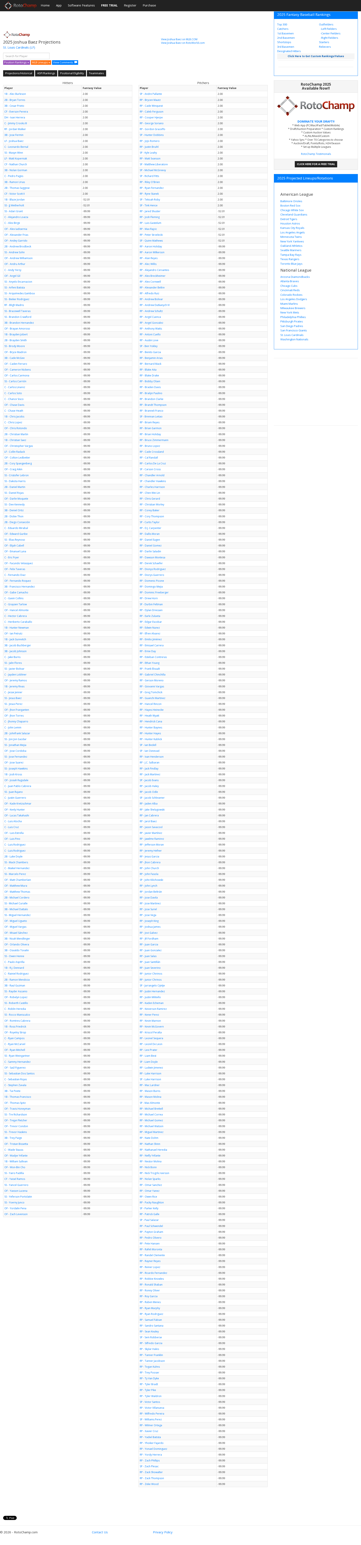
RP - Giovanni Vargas (152, 686)
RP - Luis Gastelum (150, 223)
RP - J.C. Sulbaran (149, 762)
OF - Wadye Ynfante (16, 1155)
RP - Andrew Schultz (151, 311)
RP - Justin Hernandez (152, 991)
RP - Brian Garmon (150, 428)
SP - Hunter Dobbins (152, 135)
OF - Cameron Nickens (17, 369)
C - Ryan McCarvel (14, 1044)
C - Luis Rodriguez (14, 844)
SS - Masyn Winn (13, 152)
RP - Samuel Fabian (151, 1320)
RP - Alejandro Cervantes (154, 270)
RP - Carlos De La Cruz (153, 463)
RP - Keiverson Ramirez (153, 1009)
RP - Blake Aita (148, 369)
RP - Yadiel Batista (150, 1437)
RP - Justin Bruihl (149, 147)
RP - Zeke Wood (149, 1484)
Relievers (325, 47)
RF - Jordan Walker (15, 129)
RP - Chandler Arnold (152, 475)
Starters (324, 42)
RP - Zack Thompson (152, 1478)
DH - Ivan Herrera (14, 117)
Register (130, 5)
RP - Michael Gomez (151, 1120)
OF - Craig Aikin (13, 469)
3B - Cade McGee (14, 358)
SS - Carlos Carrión (15, 381)
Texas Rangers (289, 259)
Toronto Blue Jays (291, 264)
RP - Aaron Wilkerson (152, 252)
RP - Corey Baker (149, 510)
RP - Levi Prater (148, 1050)
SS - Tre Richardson (15, 1114)
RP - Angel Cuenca (150, 317)
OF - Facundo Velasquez (18, 563)
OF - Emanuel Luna (15, 551)
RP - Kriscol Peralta (151, 1032)
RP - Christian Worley (152, 504)
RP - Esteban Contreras (153, 657)
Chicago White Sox (292, 210)
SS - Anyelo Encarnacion (18, 281)
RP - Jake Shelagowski (152, 809)
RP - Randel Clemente (152, 1255)
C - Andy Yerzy (12, 270)
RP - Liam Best (148, 1056)
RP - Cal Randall (149, 457)
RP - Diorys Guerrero (152, 575)
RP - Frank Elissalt (150, 668)
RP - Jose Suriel (148, 909)
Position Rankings (15, 62)
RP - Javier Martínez (151, 833)
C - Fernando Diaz (14, 575)
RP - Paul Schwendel (151, 1226)
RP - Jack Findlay (149, 768)
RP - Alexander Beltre (152, 287)
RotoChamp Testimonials (316, 154)
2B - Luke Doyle (13, 856)
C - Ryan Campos (14, 1038)
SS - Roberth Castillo (16, 1003)
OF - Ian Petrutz (13, 633)
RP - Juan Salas (148, 956)
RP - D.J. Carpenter (150, 528)
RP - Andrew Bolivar (151, 299)
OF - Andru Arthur (14, 264)
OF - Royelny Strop (15, 1032)
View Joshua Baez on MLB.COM (179, 39)
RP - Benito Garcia (150, 352)
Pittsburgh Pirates (291, 321)
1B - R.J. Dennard (14, 968)
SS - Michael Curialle (16, 903)
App (59, 5)
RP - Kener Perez (149, 1014)
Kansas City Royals (292, 228)
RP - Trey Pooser (149, 1372)
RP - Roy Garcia (149, 1296)
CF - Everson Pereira (16, 111)
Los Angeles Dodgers (293, 299)
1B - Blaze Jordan (14, 199)
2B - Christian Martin (16, 434)
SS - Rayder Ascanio (15, 991)
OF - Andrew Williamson (18, 258)
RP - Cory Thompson (152, 516)
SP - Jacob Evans (149, 780)
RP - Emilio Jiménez (151, 639)
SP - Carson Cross (150, 469)
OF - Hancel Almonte (16, 610)
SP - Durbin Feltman (151, 604)
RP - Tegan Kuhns (150, 1366)
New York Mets (289, 312)
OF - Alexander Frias (16, 235)
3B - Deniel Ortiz (14, 510)
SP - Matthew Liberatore (154, 164)
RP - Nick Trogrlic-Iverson (154, 1173)
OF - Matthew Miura (15, 885)
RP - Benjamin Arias (151, 358)
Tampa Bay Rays (290, 255)
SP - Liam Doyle (149, 1062)
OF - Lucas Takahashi (16, 815)
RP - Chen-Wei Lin (150, 493)
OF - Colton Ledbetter (17, 457)
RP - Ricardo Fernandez (153, 1273)
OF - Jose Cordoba (15, 751)
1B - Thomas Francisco (17, 1097)
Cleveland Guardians (293, 214)
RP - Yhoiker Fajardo (152, 1443)
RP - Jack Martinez (150, 774)
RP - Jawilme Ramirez (152, 839)
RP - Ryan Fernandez (152, 188)
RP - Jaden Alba (149, 803)
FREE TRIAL (109, 5)
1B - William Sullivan (16, 1161)
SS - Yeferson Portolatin (18, 1196)
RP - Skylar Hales (149, 1349)
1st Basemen (285, 33)
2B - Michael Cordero (16, 897)
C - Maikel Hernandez (16, 868)
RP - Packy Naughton (152, 1202)
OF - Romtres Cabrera (17, 1020)
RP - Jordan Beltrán (151, 891)
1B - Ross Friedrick (15, 1026)
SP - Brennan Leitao (151, 416)
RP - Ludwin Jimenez (151, 1067)
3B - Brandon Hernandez (19, 323)
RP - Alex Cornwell (150, 281)
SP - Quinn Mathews (151, 240)
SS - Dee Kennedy (14, 504)
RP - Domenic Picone (152, 581)
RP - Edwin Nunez (150, 627)
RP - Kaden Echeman (152, 1003)
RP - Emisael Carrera (152, 645)
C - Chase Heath (13, 410)
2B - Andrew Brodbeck (17, 246)
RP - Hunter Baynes (151, 727)
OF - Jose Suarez (13, 762)
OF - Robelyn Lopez (15, 997)
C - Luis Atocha (13, 821)
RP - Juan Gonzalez (150, 950)
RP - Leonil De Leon (151, 1044)
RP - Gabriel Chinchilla (152, 674)
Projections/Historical (18, 73)
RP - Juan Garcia (149, 944)
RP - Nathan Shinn (150, 1144)
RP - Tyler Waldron (150, 1396)
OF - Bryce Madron (15, 352)
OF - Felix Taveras (14, 569)
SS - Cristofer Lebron (16, 475)
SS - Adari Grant (13, 211)
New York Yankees (292, 241)
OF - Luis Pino (12, 839)
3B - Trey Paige (13, 1138)
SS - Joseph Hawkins (16, 768)
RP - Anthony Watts (151, 328)
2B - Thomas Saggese (17, 188)
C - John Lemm (12, 727)
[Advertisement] (79, 19)
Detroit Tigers (288, 219)
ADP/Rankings (46, 73)
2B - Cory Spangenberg (18, 463)
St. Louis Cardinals (16, 47)
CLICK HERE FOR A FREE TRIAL (316, 164)
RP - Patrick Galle (149, 1214)
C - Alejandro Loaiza (16, 217)
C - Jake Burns (12, 657)
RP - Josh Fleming (150, 217)
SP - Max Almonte (150, 1103)
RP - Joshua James (150, 927)
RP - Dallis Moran (150, 534)
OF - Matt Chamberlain (17, 880)
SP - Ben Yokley (149, 346)
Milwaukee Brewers (292, 308)
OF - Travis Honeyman (17, 1108)
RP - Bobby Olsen (150, 381)
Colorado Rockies (291, 295)
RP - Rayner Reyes (150, 1261)
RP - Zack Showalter (151, 1472)
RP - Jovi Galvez (149, 933)
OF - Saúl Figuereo (15, 1067)
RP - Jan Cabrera (149, 815)
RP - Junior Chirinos (151, 973)
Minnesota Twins (291, 237)
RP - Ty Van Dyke (149, 1378)
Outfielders (326, 24)
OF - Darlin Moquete (16, 498)
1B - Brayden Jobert (16, 334)
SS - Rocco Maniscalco (17, 1014)
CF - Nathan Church (15, 164)
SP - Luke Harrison (150, 1079)
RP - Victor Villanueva (152, 1408)
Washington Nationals (294, 339)
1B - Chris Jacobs (14, 416)
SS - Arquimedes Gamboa (19, 293)
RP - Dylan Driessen (151, 610)
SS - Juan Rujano (13, 792)
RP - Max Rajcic (148, 229)
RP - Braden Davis (150, 387)
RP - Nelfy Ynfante (150, 1155)
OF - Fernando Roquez (17, 581)
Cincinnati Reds (290, 290)
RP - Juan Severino (150, 968)
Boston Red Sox (290, 205)
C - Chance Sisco (14, 399)
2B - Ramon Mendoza (17, 979)
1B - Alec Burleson (15, 94)
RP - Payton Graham (151, 1232)
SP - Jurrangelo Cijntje (152, 985)
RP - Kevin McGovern (152, 1026)
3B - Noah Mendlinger (17, 938)
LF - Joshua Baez (13, 141)
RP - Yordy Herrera (151, 1454)
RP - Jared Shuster (150, 211)
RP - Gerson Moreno (152, 680)
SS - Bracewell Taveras (17, 311)
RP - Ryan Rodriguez (151, 1314)
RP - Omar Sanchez (151, 1185)
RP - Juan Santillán (150, 962)
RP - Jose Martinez (150, 903)
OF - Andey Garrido (15, 240)
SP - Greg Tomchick (151, 692)
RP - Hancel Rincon (150, 704)
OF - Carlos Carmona (16, 375)
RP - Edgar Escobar (151, 622)
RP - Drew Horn (149, 598)
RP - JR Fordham (149, 938)
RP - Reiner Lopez (150, 1267)
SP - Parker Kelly (149, 1208)
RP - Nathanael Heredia (153, 1150)
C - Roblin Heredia (15, 1009)
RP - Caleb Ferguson (151, 111)
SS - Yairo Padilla (14, 1173)
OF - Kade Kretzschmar (17, 803)
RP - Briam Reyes (149, 422)
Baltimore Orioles (291, 201)
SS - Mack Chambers (16, 862)
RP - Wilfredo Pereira (152, 1413)
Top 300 (282, 24)
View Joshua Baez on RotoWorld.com (183, 43)
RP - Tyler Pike (148, 1390)
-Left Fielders (328, 29)
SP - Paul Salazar (149, 1220)
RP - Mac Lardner (150, 1085)
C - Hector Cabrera (15, 616)
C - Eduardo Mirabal (16, 528)
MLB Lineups (40, 62)
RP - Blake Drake (149, 375)
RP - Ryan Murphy (150, 1308)
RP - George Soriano (152, 123)
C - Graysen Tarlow (15, 604)
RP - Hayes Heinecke (152, 710)
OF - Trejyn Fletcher (15, 1120)
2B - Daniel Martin (14, 487)
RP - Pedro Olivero (150, 1237)
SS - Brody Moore (14, 346)
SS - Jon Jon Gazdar (15, 739)
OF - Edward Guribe (16, 534)
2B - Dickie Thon (13, 516)
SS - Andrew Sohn (14, 252)
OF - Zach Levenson (16, 1214)
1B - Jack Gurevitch (15, 639)
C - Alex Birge (12, 223)
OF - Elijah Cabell (14, 545)
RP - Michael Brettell (151, 1108)
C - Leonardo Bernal (16, 147)
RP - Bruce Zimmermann (154, 440)
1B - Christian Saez (15, 440)
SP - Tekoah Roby (150, 199)
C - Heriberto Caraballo (18, 622)
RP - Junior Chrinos (150, 979)
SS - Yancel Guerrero (16, 1185)
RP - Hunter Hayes (150, 733)
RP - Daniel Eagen (150, 539)
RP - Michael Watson (151, 1126)
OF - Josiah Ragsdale (16, 780)
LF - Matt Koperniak (15, 158)
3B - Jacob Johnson (15, 651)
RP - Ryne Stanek (149, 193)
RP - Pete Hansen (150, 1243)
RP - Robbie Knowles (152, 1279)
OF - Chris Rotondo (15, 428)
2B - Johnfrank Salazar (17, 733)
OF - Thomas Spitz (15, 1103)
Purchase (149, 5)
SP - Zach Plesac (149, 1466)
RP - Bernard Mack (150, 364)
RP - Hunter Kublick (151, 739)
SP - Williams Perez (151, 1419)
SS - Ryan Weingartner (17, 1056)
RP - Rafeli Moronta (151, 1249)
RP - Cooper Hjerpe (151, 117)
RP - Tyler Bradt (149, 1384)
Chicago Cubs (288, 286)
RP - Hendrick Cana (151, 721)
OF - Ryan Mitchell (14, 1050)
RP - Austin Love (149, 340)
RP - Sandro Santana (151, 1325)
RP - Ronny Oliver (150, 1290)
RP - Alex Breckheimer (152, 276)
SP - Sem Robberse (151, 1337)
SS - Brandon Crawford (17, 317)
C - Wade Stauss (13, 1150)
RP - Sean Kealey (149, 1331)
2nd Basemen (286, 38)
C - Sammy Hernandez (17, 1062)
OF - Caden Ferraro (15, 364)
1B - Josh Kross (13, 774)
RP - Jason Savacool (151, 827)
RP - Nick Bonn (148, 1167)
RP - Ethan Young (149, 663)
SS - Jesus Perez (13, 704)
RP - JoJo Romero (150, 141)
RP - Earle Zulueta (150, 616)
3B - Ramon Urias (14, 182)
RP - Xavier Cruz (149, 1431)
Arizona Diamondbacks (295, 277)
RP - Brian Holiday (150, 434)
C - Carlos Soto (13, 393)
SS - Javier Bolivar (14, 668)
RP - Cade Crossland (152, 452)
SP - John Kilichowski (151, 880)
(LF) (32, 47)
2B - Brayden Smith (15, 340)
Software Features (81, 5)
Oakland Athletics (291, 246)
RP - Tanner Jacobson (152, 1361)
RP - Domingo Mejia (151, 586)
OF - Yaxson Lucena (15, 1191)
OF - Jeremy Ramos (15, 680)
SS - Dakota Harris (14, 481)
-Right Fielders (329, 38)
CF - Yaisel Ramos (14, 1179)
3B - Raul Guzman (14, 985)
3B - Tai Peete (12, 1091)
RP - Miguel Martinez (151, 1132)
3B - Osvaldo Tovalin (16, 950)
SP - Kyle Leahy (148, 152)
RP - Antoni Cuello (150, 334)
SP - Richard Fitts (149, 176)
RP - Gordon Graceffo (152, 129)
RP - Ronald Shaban (151, 1284)
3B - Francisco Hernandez (19, 586)
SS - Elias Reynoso (14, 539)
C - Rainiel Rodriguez (16, 973)
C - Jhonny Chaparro (16, 721)
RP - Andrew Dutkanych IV (155, 305)
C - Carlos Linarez (14, 387)
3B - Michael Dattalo (16, 909)
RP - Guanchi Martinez (152, 698)
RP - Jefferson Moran (152, 844)
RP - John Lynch (148, 885)
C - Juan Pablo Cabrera (17, 786)
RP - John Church (149, 868)
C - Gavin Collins (13, 598)
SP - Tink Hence (149, 205)
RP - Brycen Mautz (150, 100)
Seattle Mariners (290, 250)
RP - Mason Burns (150, 1091)
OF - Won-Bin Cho (14, 1167)
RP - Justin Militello (150, 997)
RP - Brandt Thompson (153, 405)
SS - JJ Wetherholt (14, 205)
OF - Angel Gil (12, 276)
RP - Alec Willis (148, 264)
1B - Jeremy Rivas (14, 686)
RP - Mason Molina (150, 1097)
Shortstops (284, 42)
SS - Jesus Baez (13, 698)
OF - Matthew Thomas (17, 891)
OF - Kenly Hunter (14, 809)
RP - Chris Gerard (150, 498)
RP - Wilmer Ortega (151, 1425)
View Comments (63, 62)
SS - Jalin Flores (13, 663)
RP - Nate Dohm (149, 1138)
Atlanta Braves (289, 281)
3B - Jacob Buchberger (17, 645)
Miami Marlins (289, 304)
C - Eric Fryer (11, 557)
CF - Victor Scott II (14, 193)
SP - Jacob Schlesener (152, 797)
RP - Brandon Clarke (151, 399)
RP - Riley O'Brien (150, 182)
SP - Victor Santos (150, 1402)
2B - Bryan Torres (14, 100)
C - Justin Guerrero (15, 797)
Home (45, 5)
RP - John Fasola (149, 874)
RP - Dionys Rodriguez (153, 569)
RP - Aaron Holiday (151, 246)
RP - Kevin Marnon (150, 1020)
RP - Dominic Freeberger (154, 592)
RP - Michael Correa (151, 1114)
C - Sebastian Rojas (15, 1079)
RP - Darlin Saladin (150, 551)
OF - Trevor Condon (16, 1126)
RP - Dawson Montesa (152, 557)
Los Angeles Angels (292, 232)
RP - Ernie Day (148, 651)
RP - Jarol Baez (148, 821)
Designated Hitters (289, 51)
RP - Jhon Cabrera (150, 862)
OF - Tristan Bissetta (16, 1144)
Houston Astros (290, 223)
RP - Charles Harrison (152, 487)
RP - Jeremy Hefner (151, 850)
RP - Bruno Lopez (150, 446)
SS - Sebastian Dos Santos (19, 1073)
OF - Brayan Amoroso (17, 328)
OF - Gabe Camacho (16, 592)
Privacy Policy (163, 1532)
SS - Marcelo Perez (15, 874)
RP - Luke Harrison (150, 1073)
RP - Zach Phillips (150, 1460)
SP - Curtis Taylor (150, 522)
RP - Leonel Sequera (151, 1038)
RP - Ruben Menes (150, 1302)
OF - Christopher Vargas (18, 446)
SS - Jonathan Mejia (15, 745)
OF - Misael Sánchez (16, 933)
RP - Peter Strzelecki (151, 235)
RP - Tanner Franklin (151, 1355)
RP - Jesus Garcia (149, 856)
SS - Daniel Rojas (14, 493)
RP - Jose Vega (148, 915)
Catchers (283, 29)
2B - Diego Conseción (17, 522)
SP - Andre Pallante (151, 94)
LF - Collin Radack (14, 452)
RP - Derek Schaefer (151, 563)
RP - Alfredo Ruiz (149, 293)
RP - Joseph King (149, 921)
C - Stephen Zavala (15, 1085)
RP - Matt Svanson (150, 158)
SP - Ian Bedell (148, 745)
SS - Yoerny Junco (14, 1202)
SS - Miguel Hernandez (17, 915)
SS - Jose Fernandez (15, 756)
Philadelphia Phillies (293, 317)
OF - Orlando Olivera (16, 944)
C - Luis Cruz (11, 827)
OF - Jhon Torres (14, 715)
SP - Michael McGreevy (153, 170)
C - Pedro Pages (13, 176)
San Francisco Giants (293, 330)
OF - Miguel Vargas (15, 927)
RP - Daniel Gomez (150, 545)
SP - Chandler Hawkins (153, 481)
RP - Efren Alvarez (150, 633)
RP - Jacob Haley (149, 786)
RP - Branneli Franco (151, 410)
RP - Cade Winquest (151, 106)
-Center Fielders (330, 33)
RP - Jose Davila (149, 897)
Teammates (96, 73)
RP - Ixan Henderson (152, 756)
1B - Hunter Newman (16, 627)
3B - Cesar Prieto (14, 106)
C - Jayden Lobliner (15, 674)
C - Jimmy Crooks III (15, 123)
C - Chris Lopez (13, 422)
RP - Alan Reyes (149, 258)
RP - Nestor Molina (150, 1161)
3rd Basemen (285, 47)
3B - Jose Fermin (13, 135)
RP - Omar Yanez (149, 1191)
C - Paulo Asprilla (14, 962)
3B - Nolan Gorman (15, 170)
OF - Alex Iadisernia (15, 229)
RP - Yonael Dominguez (153, 1449)
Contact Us (100, 1532)
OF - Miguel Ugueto (15, 921)
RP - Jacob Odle (149, 792)
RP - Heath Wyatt (149, 715)
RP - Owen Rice (148, 1196)
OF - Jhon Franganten (16, 710)
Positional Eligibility (72, 73)
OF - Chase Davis (14, 405)
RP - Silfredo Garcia (151, 1343)
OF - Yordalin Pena (15, 1208)
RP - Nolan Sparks (150, 1179)
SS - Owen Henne (14, 956)
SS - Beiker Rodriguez (16, 299)
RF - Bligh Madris (14, 305)
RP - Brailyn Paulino (151, 393)
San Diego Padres (291, 326)
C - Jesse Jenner (13, 692)
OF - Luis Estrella (14, 833)
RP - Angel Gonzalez (151, 323)
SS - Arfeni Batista (14, 287)
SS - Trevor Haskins (15, 1132)
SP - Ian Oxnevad (149, 751)
